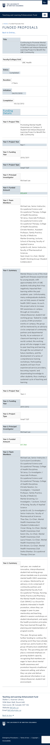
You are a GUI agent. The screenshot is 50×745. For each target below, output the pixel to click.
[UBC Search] (45, 3)
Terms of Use (24, 738)
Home (6, 24)
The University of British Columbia (18, 5)
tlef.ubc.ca (14, 708)
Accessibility (6, 741)
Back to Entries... (9, 33)
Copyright (34, 738)
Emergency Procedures (10, 738)
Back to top (7, 715)
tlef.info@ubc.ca (14, 710)
